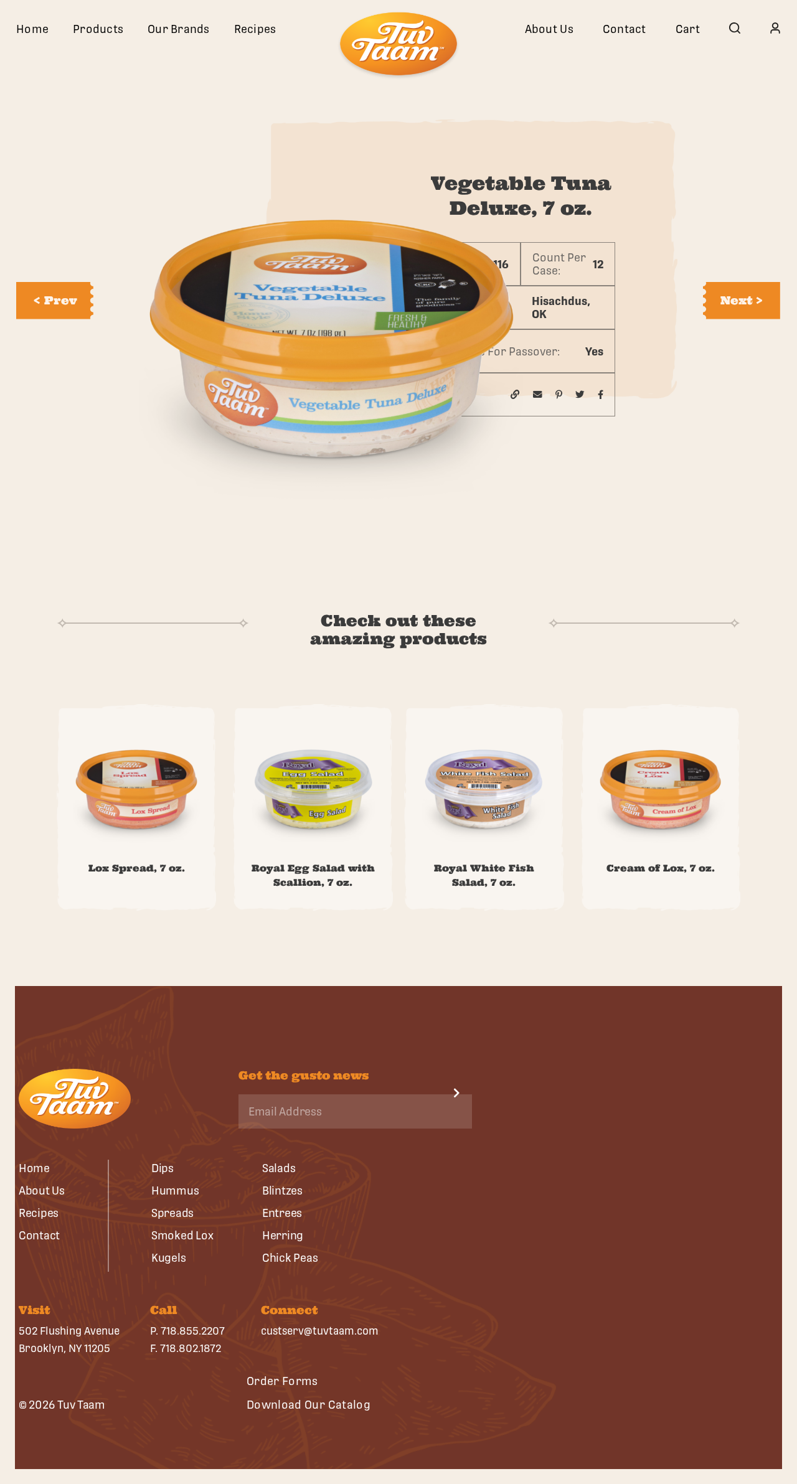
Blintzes (282, 1190)
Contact (624, 28)
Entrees (282, 1212)
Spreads (172, 1212)
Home (32, 28)
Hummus (175, 1190)
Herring (282, 1235)
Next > (741, 300)
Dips (162, 1168)
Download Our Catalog (308, 1404)
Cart (688, 28)
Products (98, 28)
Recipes (255, 28)
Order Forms (282, 1381)
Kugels (168, 1257)
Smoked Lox (182, 1235)
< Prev (55, 300)
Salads (278, 1168)
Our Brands (179, 28)
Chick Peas (290, 1257)
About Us (549, 28)
